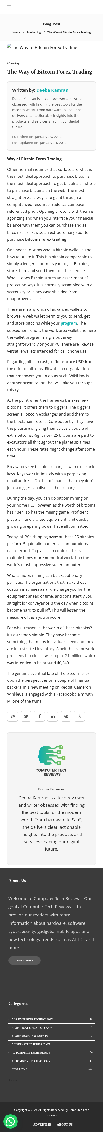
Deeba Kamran (52, 90)
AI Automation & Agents (52, 1036)
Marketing (34, 32)
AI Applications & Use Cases (52, 1027)
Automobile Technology (52, 1052)
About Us (65, 1124)
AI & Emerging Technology (52, 1019)
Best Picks (52, 1069)
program (69, 323)
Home (16, 32)
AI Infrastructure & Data (52, 1044)
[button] (10, 1121)
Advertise (42, 1124)
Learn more (25, 960)
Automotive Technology (52, 1061)
